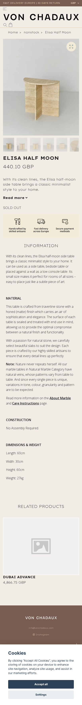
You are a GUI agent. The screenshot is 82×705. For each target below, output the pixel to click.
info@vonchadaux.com (41, 628)
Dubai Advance (19, 577)
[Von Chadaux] (41, 17)
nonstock (31, 32)
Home (13, 32)
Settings (41, 694)
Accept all (41, 684)
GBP (74, 3)
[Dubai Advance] (41, 546)
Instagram (42, 634)
